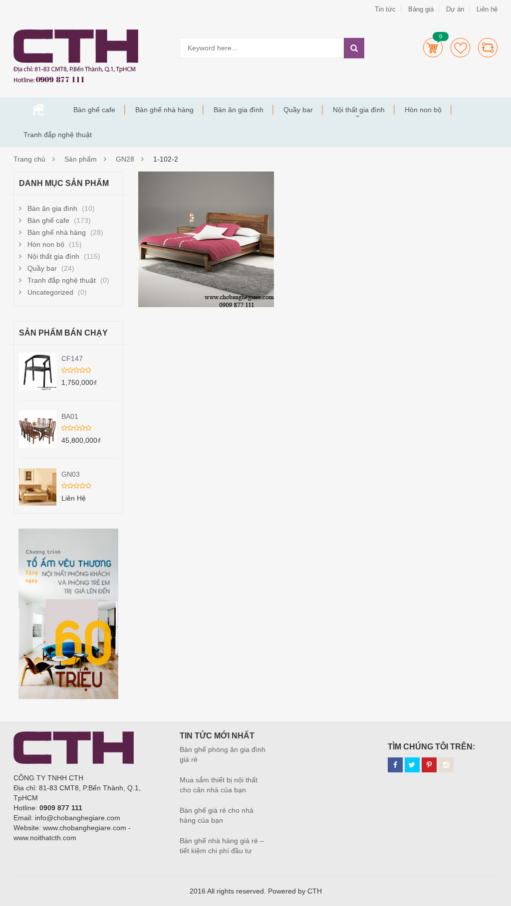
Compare (488, 47)
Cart (433, 47)
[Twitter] (412, 764)
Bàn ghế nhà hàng (164, 110)
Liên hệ (487, 9)
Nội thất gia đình (359, 110)
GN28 (125, 159)
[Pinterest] (429, 764)
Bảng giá (421, 9)
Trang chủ (38, 109)
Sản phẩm (80, 159)
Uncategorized (50, 292)
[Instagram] (446, 764)
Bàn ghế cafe (94, 110)
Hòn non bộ (423, 110)
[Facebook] (395, 764)
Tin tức (385, 9)
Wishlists (460, 47)
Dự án (455, 9)
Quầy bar (298, 110)
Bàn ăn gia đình (238, 110)
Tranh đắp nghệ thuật (57, 135)
